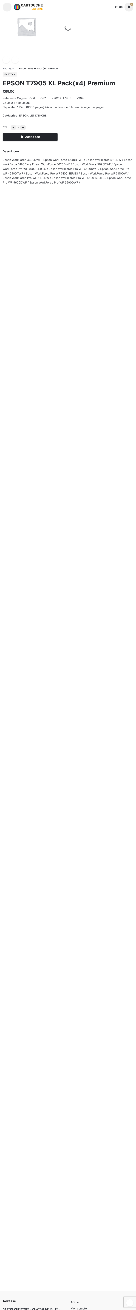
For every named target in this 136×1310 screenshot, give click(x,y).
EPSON (25, 1298)
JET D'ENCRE (40, 1298)
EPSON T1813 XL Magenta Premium (101, 860)
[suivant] (15, 59)
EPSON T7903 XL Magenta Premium (101, 559)
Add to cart (34, 285)
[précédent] (6, 59)
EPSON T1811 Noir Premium (34, 860)
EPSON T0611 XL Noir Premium (34, 1146)
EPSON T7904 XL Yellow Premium (35, 277)
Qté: (5, 127)
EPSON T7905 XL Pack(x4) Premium (44, 1295)
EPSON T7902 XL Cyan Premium (101, 277)
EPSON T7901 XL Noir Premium (35, 358)
